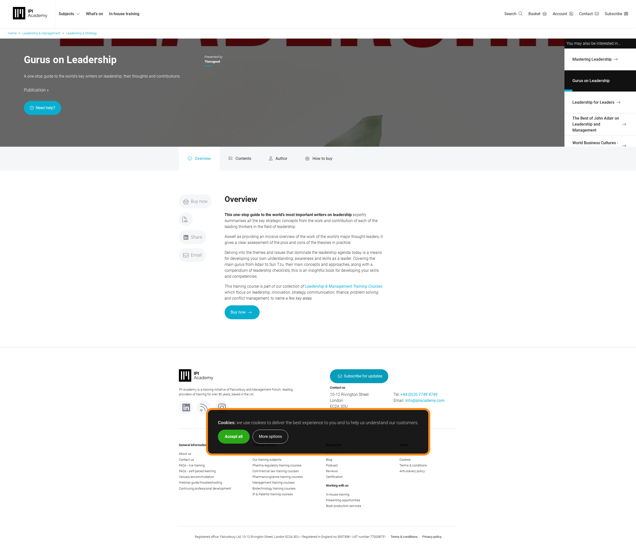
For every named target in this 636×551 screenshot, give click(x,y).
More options (270, 436)
